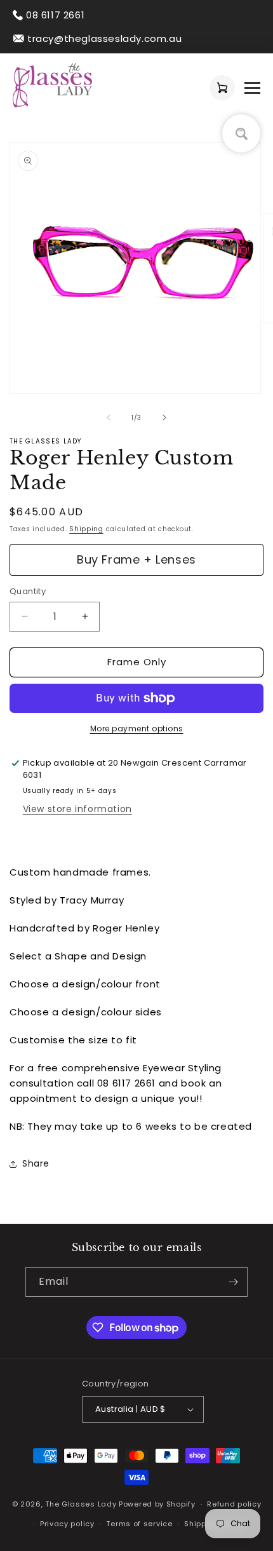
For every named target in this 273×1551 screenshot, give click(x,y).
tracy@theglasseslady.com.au (104, 38)
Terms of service (139, 1524)
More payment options (136, 728)
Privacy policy (67, 1524)
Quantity (28, 591)
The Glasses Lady (82, 1504)
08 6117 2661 (55, 15)
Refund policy (234, 1504)
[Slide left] (109, 417)
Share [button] (36, 1163)
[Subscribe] (233, 1282)
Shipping (86, 529)
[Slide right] (164, 417)
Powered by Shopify (157, 1504)
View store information (77, 809)
